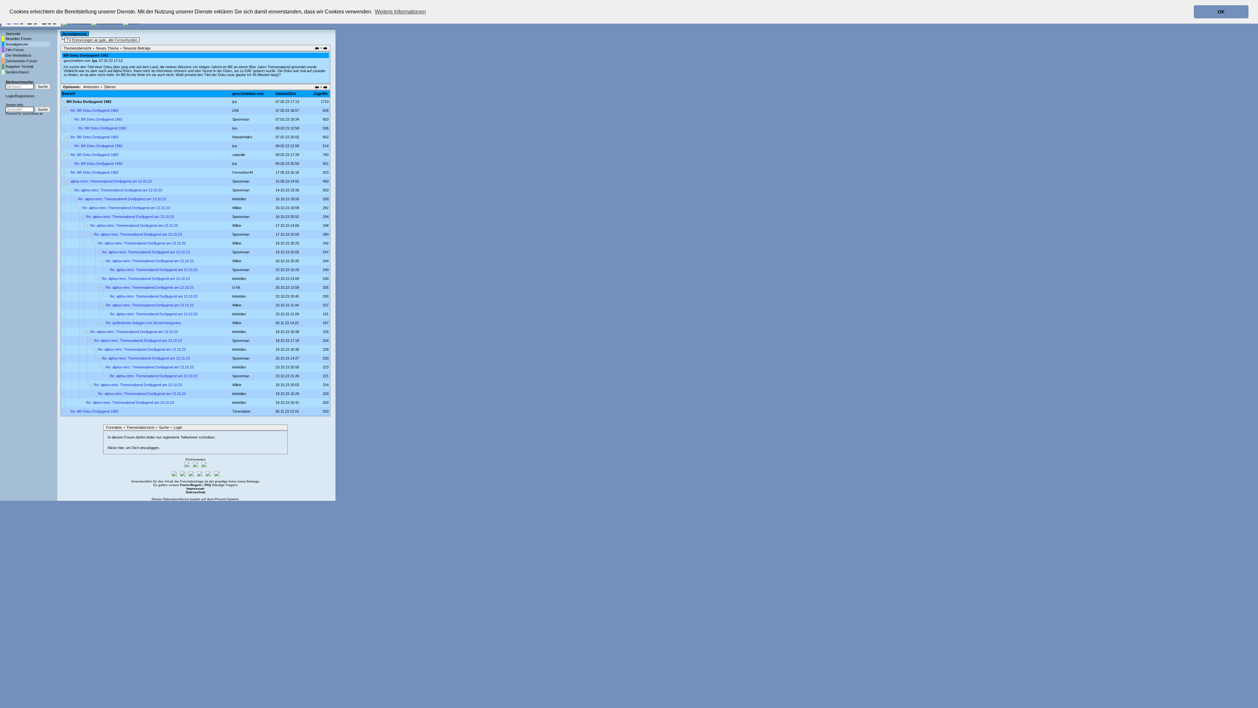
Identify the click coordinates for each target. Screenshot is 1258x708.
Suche (164, 427)
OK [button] (1221, 11)
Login (10, 96)
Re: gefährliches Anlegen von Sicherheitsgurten (143, 323)
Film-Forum (15, 50)
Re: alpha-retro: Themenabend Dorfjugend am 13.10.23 (118, 190)
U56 (235, 110)
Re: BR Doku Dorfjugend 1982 (94, 110)
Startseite (13, 34)
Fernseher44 (242, 172)
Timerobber (241, 411)
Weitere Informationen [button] (400, 11)
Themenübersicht (77, 48)
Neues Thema (107, 48)
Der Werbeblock (18, 55)
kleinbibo (239, 199)
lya (94, 61)
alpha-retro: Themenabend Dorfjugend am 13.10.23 (111, 181)
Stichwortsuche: (20, 82)
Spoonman (240, 119)
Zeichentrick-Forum (21, 61)
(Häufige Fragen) (221, 485)
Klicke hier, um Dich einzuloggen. (134, 448)
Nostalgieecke (17, 44)
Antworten (91, 87)
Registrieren (24, 96)
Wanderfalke (242, 137)
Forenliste (114, 427)
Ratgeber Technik (20, 67)
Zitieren (110, 87)
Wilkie (236, 208)
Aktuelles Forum (18, 39)
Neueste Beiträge (137, 48)
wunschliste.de (33, 113)
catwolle (238, 155)
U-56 (236, 287)
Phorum (220, 499)
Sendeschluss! (17, 72)
